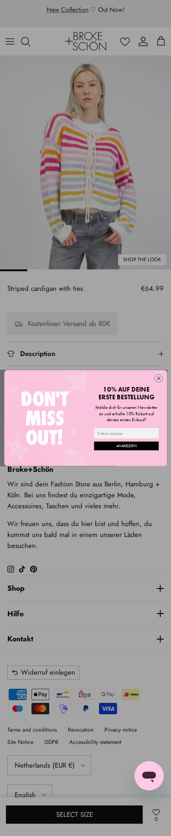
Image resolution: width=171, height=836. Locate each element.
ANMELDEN (126, 446)
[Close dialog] (158, 378)
